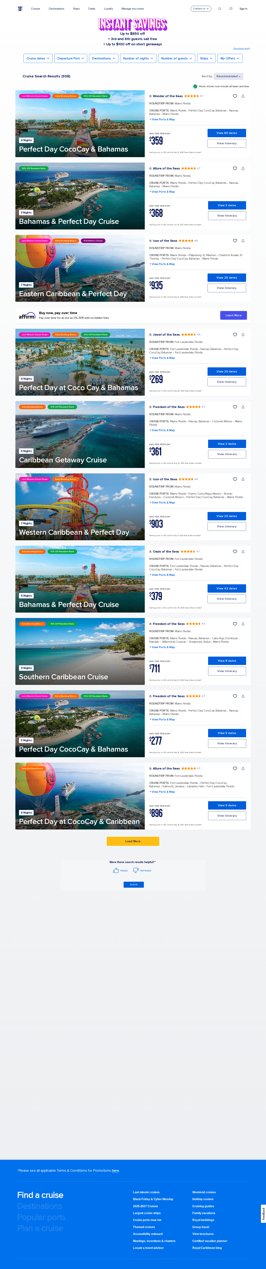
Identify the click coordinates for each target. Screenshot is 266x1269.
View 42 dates (227, 588)
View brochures (203, 1233)
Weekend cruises (204, 1192)
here (115, 1170)
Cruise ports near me (147, 1220)
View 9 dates (227, 805)
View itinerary (227, 143)
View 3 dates (227, 205)
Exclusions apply (241, 48)
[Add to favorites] (235, 96)
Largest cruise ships (147, 1213)
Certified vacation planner (209, 1241)
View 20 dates (227, 371)
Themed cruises (144, 1227)
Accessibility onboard (148, 1233)
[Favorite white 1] (231, 9)
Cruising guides (203, 1206)
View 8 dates (227, 661)
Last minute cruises (146, 1192)
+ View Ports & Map (162, 119)
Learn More (234, 315)
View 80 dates (227, 133)
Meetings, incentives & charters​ (154, 1241)
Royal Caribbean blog (207, 1247)
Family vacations (203, 1213)
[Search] (220, 9)
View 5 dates (227, 733)
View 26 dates (227, 277)
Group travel (200, 1227)
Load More (132, 841)
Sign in (243, 9)
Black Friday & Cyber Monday (153, 1199)
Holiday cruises (203, 1199)
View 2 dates (227, 444)
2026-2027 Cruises (145, 1206)
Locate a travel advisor (148, 1247)
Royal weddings (203, 1220)
